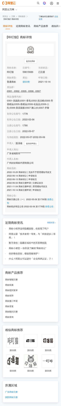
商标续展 (9, 284)
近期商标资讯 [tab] (23, 26)
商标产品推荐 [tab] (41, 26)
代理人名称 (12, 158)
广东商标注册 (11, 392)
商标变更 (9, 306)
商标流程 (11, 168)
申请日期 (42, 77)
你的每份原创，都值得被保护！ (24, 253)
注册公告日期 (13, 131)
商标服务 (21, 16)
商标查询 (9, 316)
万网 (13, 16)
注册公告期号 (13, 125)
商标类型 (11, 77)
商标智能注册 (11, 279)
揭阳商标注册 (11, 397)
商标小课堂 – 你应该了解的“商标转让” (27, 248)
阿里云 (5, 16)
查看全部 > (51, 222)
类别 (25, 77)
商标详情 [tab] (7, 26)
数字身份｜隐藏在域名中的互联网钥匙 (28, 242)
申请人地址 (12, 149)
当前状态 (42, 67)
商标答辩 (9, 295)
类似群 (10, 87)
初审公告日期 (13, 119)
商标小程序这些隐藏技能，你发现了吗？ (29, 228)
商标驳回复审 (11, 290)
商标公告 (11, 195)
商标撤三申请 (11, 300)
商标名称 (11, 67)
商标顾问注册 (11, 311)
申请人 (10, 143)
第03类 (26, 81)
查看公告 (49, 206)
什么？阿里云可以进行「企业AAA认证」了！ (31, 258)
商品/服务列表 (14, 96)
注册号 (26, 67)
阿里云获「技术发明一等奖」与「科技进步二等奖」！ (32, 235)
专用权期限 (12, 137)
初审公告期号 (13, 113)
